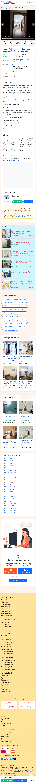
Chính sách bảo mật (6, 723)
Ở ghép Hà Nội (4, 678)
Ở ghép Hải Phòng (5, 689)
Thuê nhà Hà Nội (5, 624)
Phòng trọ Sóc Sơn (9, 501)
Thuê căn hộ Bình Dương (7, 647)
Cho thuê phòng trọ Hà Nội (11, 330)
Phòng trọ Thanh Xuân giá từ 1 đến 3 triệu (16, 306)
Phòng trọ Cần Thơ (5, 606)
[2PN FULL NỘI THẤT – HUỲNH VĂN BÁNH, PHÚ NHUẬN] (26, 407)
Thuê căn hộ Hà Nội (6, 644)
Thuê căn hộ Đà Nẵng (6, 649)
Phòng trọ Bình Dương (6, 609)
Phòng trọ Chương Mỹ (10, 487)
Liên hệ (3, 725)
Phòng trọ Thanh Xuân (10, 482)
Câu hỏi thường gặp (6, 732)
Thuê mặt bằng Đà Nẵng (7, 664)
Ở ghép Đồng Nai (5, 687)
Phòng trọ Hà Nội (5, 602)
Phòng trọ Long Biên (9, 475)
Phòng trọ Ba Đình (9, 458)
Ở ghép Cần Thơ (5, 685)
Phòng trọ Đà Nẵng (6, 604)
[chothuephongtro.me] (27, 707)
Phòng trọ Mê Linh (9, 494)
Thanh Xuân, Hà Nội (8, 363)
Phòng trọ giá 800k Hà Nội (11, 316)
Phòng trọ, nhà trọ (7, 597)
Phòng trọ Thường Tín (10, 508)
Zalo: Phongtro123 (18, 580)
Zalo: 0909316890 (26, 571)
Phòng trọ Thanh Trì (9, 506)
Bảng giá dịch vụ (5, 736)
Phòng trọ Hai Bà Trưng (10, 468)
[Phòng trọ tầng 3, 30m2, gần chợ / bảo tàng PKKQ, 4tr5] (10, 348)
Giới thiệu (3, 716)
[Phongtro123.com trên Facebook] (2, 759)
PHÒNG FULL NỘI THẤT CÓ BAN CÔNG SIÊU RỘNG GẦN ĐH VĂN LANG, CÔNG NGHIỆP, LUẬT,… (25, 441)
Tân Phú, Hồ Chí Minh (8, 422)
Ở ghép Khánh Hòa (6, 691)
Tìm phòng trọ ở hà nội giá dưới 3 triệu (15, 299)
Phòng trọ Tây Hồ (8, 480)
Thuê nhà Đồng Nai (6, 631)
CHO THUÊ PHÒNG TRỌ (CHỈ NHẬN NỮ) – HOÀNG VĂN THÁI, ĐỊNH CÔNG (10, 382)
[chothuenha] (27, 703)
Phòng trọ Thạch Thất (10, 503)
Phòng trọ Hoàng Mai (10, 472)
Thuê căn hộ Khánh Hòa (7, 653)
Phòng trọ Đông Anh (9, 513)
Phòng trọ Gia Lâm (9, 489)
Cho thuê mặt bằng (7, 657)
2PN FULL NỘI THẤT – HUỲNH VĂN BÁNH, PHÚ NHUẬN (25, 417)
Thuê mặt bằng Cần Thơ (7, 667)
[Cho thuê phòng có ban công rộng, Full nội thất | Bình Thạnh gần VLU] (10, 432)
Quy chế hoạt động (6, 719)
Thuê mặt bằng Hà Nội (6, 662)
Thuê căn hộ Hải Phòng (7, 651)
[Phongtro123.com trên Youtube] (5, 759)
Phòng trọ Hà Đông (9, 465)
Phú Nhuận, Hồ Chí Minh (25, 422)
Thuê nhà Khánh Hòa (6, 636)
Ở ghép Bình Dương (6, 682)
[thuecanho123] (9, 707)
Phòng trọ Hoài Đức (9, 491)
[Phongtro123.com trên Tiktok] (14, 759)
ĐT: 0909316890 (11, 571)
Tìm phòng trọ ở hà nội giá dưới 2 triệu (15, 320)
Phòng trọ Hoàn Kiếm (10, 470)
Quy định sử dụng (5, 721)
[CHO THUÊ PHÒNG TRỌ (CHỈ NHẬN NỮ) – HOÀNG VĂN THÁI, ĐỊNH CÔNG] (10, 373)
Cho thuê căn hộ (6, 639)
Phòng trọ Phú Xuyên (9, 496)
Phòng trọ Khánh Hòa (6, 615)
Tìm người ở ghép (6, 673)
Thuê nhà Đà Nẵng (5, 629)
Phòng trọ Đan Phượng (10, 510)
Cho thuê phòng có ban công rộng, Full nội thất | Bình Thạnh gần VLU (10, 441)
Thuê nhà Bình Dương (6, 626)
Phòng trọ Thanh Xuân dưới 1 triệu (13, 309)
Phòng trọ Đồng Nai (6, 611)
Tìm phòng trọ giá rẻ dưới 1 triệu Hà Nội (15, 313)
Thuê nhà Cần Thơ (5, 633)
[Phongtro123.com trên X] (11, 759)
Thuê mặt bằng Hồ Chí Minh (8, 660)
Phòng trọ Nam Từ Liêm (10, 477)
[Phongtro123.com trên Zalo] (8, 759)
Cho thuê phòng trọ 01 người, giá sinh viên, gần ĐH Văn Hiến (10, 417)
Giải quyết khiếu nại (6, 741)
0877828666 (18, 201)
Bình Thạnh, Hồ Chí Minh (9, 447)
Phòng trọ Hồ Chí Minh (6, 600)
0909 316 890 (10, 770)
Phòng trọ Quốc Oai (9, 499)
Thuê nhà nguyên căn (8, 619)
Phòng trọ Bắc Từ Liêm (10, 461)
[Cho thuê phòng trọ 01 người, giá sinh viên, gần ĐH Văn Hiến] (10, 407)
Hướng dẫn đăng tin (6, 734)
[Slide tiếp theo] (32, 24)
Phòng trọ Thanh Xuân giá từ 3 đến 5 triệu (16, 302)
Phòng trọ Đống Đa (9, 484)
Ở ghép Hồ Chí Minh (6, 675)
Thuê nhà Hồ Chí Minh (6, 622)
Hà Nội (14, 64)
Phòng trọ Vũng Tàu (6, 613)
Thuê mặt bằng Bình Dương (8, 669)
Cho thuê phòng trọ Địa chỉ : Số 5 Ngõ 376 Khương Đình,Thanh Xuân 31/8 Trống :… (26, 357)
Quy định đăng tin (5, 739)
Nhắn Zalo (29, 201)
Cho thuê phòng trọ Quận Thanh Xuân (14, 326)
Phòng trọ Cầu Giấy (9, 463)
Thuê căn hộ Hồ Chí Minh (7, 642)
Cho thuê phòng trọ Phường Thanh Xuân (15, 323)
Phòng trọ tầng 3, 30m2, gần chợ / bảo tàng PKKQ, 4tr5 (10, 357)
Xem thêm (21, 211)
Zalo (21, 780)
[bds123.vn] (9, 703)
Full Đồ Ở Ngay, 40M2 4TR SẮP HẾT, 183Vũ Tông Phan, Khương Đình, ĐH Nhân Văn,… (26, 382)
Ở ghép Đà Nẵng (5, 680)
